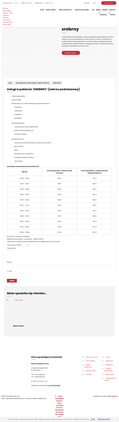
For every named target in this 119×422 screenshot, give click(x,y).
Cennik (98, 10)
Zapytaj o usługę (70, 53)
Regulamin (109, 365)
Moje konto (87, 3)
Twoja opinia (11, 248)
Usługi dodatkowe (82, 10)
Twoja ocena (12, 245)
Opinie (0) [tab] (57, 83)
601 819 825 (29, 3)
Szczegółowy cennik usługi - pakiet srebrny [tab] (32, 83)
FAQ (93, 10)
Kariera (105, 10)
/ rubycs (15, 3)
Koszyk (108, 357)
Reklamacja (110, 374)
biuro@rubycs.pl (48, 3)
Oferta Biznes (51, 10)
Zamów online (108, 3)
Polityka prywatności (104, 419)
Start (42, 10)
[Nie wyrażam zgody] (117, 419)
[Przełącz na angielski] (103, 14)
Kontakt (112, 10)
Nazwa (9, 262)
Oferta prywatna (65, 10)
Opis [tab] (10, 83)
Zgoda (93, 419)
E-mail (9, 271)
